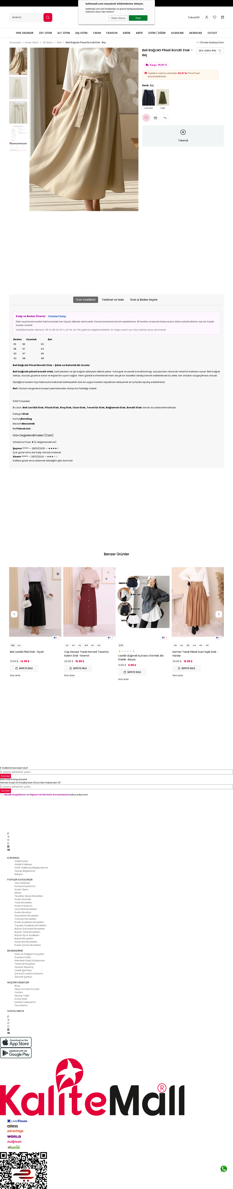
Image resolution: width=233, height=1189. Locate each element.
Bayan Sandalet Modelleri (30, 928)
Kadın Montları (23, 912)
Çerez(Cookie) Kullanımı (29, 973)
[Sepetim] (222, 17)
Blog (17, 985)
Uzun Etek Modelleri (26, 909)
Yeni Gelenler (22, 882)
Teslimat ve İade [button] (113, 299)
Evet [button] (138, 18)
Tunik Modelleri (23, 902)
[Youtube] (8, 849)
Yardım (19, 992)
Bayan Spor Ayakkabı (27, 935)
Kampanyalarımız (25, 886)
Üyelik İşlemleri (23, 970)
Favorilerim (21, 1005)
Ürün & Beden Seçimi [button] (143, 299)
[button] (206, 17)
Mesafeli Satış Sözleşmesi (30, 960)
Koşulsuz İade (23, 957)
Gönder (5, 790)
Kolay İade (21, 998)
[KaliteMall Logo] (116, 1087)
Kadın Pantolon (23, 905)
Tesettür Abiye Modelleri (29, 896)
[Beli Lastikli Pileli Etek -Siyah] (35, 602)
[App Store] (116, 1042)
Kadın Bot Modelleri (26, 941)
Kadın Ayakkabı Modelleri (29, 922)
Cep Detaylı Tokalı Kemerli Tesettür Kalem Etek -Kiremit (86, 653)
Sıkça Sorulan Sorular (27, 989)
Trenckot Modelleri (25, 918)
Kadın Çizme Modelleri (28, 945)
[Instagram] (8, 840)
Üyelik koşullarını (15, 794)
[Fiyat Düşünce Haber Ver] (165, 118)
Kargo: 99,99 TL (158, 65)
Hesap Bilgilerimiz (25, 870)
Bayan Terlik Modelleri (27, 932)
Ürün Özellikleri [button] (85, 299)
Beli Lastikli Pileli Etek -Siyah (27, 652)
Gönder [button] (5, 776)
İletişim (19, 874)
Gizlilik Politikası (23, 864)
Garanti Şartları (23, 976)
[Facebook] (8, 833)
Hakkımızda (21, 861)
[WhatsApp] (8, 843)
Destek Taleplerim (25, 1002)
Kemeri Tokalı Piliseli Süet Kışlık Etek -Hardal (195, 653)
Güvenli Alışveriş (24, 967)
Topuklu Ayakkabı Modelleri (30, 925)
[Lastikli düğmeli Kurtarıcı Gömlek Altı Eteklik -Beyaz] (143, 602)
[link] (210, 51)
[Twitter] (8, 836)
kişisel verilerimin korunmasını (49, 794)
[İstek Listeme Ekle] (155, 118)
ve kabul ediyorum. (46, 794)
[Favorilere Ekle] (146, 118)
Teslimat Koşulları (25, 963)
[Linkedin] (8, 846)
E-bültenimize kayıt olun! (14, 767)
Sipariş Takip (22, 995)
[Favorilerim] (214, 17)
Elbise (18, 892)
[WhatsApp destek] (224, 1169)
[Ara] (48, 17)
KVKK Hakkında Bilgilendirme (31, 867)
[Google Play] (116, 1053)
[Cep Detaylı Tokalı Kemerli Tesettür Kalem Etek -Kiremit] (89, 602)
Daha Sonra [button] (118, 18)
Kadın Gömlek (23, 899)
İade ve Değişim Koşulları (29, 953)
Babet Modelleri (24, 938)
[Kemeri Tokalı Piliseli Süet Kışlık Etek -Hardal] (198, 602)
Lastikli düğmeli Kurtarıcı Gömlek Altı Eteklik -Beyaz (141, 657)
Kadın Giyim (21, 889)
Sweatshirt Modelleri (27, 915)
